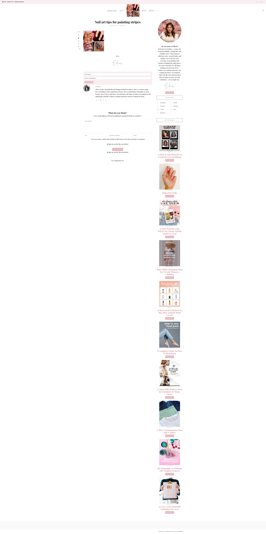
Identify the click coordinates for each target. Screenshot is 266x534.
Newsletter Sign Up (19, 1)
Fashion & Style (169, 226)
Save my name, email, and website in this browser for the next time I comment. (118, 139)
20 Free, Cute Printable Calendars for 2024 (170, 508)
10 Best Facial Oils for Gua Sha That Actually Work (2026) (169, 312)
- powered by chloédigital (178, 531)
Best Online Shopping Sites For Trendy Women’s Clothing (170, 272)
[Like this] (78, 49)
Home (169, 386)
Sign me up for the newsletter (118, 144)
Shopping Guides (112, 10)
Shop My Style (10, 1)
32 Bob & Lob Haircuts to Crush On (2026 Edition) (170, 155)
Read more (170, 160)
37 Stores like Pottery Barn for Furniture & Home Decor (169, 392)
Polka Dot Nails (169, 192)
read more (170, 92)
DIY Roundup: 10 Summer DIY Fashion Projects (169, 469)
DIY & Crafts (169, 348)
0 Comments (123, 25)
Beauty (144, 10)
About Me (4, 1)
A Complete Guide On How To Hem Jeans (169, 352)
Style (121, 10)
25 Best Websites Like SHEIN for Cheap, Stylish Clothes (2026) (170, 231)
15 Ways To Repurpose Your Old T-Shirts (170, 431)
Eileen (98, 86)
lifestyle (151, 10)
